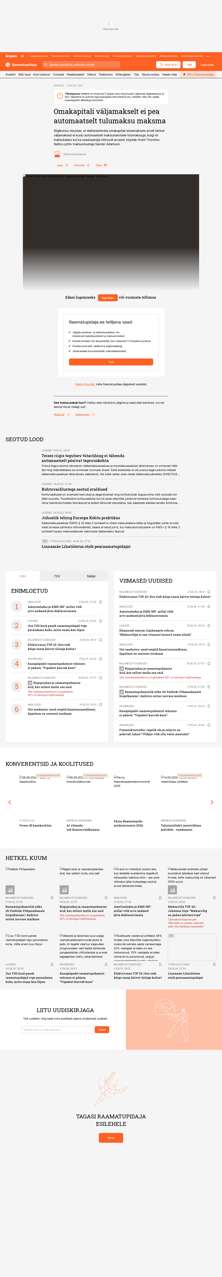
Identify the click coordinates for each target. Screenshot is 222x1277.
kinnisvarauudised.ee (192, 56)
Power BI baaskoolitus (35, 825)
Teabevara (106, 74)
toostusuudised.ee (122, 56)
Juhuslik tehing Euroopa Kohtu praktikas (81, 517)
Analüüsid (34, 601)
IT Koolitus (27, 820)
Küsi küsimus (41, 74)
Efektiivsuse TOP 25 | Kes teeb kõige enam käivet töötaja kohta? (165, 596)
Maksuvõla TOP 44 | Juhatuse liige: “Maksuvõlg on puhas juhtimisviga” (187, 911)
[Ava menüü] (22, 56)
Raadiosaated (75, 74)
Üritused (58, 74)
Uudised (47, 450)
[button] (57, 1029)
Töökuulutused (60, 541)
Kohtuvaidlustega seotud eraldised (75, 489)
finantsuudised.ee (60, 56)
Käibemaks (82, 414)
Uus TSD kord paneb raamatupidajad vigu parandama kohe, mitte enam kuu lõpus (29, 978)
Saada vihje (169, 74)
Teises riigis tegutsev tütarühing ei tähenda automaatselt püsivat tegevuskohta (83, 458)
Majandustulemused (42, 639)
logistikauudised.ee (146, 56)
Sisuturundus (150, 74)
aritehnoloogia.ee (82, 56)
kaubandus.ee (102, 56)
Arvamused (35, 658)
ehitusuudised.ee (168, 56)
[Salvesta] (101, 602)
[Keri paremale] (212, 802)
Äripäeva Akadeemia (79, 820)
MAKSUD (59, 85)
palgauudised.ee (39, 56)
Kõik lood (24, 74)
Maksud (59, 414)
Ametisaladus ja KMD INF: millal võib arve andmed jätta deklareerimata (132, 911)
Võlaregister (123, 74)
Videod (91, 74)
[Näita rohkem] (208, 56)
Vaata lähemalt (84, 384)
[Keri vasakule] (10, 802)
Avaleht (10, 74)
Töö (136, 74)
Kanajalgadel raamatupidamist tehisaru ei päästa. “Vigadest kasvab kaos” (82, 978)
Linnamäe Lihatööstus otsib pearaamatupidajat (86, 546)
